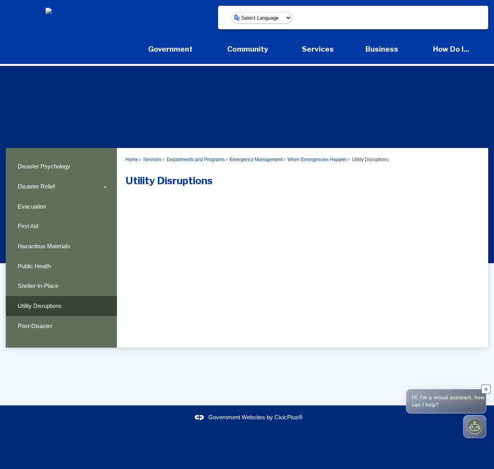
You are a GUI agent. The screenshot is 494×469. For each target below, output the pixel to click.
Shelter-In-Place (38, 285)
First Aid (28, 226)
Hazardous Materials (44, 246)
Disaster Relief (36, 186)
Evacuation (32, 206)
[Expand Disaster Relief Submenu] (105, 187)
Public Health (34, 266)
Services (151, 159)
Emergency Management (255, 159)
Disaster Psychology (44, 166)
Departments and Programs (195, 159)
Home (131, 159)
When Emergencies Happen (316, 159)
